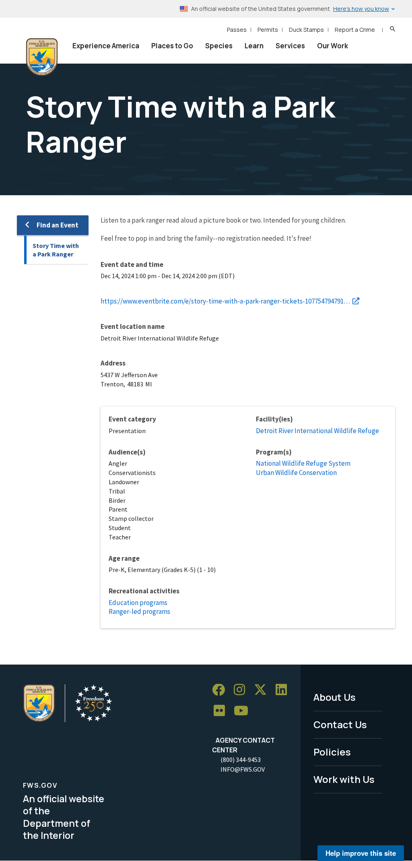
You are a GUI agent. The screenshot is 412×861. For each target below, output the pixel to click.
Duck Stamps (306, 29)
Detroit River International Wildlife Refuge (317, 430)
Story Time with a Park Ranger (56, 250)
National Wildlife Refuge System (303, 463)
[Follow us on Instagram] (242, 690)
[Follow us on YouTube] (244, 711)
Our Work (332, 45)
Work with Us (344, 779)
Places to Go (172, 45)
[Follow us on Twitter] (263, 690)
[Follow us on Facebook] (221, 690)
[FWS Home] (42, 57)
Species (219, 45)
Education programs (138, 602)
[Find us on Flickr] (222, 711)
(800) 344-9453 (240, 760)
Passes (237, 29)
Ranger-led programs (139, 611)
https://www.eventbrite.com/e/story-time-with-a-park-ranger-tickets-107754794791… (225, 301)
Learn (254, 45)
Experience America (105, 45)
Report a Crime (355, 29)
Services (290, 45)
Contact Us (340, 724)
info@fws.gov (242, 769)
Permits (268, 29)
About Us (334, 697)
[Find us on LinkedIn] (284, 690)
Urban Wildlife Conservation (296, 472)
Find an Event (57, 225)
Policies (332, 751)
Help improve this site (360, 853)
